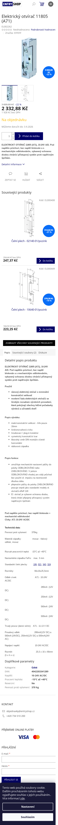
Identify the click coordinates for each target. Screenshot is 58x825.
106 (35, 564)
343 (44, 564)
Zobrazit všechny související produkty (29, 343)
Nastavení (27, 806)
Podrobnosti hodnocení (43, 29)
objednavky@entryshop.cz (20, 711)
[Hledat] (34, 4)
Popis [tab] (7, 352)
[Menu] (51, 4)
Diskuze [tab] (43, 352)
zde (22, 798)
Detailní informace (12, 164)
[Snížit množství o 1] (13, 138)
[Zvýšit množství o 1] (13, 134)
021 (39, 564)
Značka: (13, 32)
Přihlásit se (11, 779)
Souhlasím (28, 817)
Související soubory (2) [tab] (24, 352)
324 (49, 564)
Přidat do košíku (31, 136)
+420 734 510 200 (15, 715)
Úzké (34, 667)
